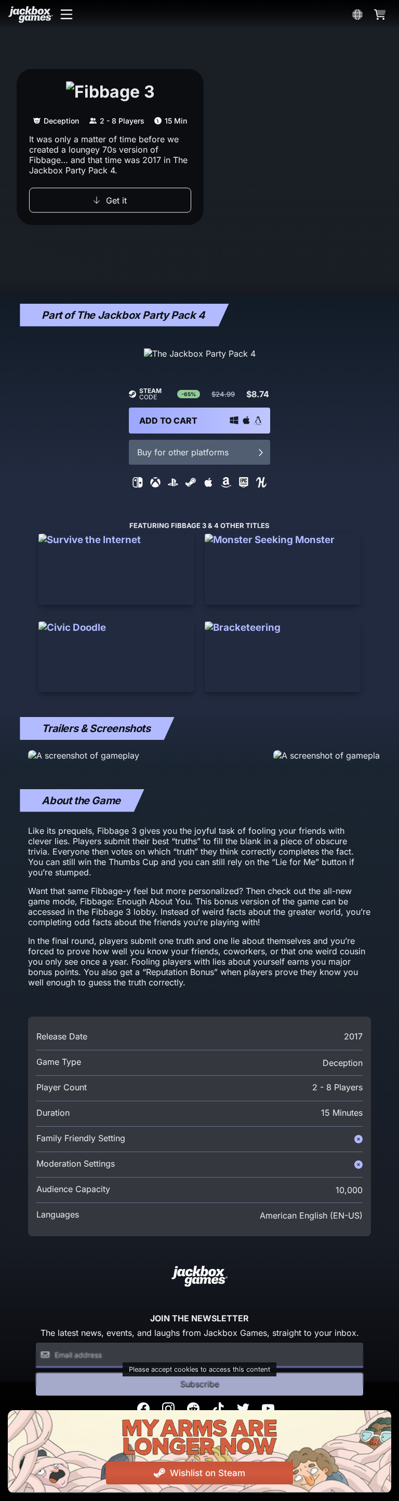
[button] (66, 14)
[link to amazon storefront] (226, 484)
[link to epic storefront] (243, 484)
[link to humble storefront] (261, 484)
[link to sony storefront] (173, 484)
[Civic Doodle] (116, 656)
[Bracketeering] (283, 656)
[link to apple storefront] (208, 484)
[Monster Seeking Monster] (283, 569)
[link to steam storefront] (190, 484)
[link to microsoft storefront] (155, 484)
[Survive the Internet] (116, 569)
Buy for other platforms (183, 452)
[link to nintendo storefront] (137, 484)
